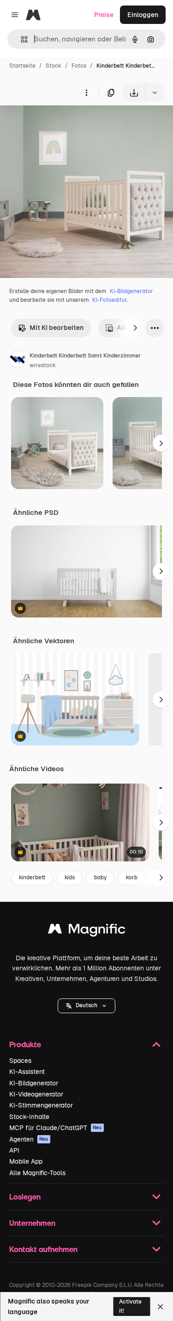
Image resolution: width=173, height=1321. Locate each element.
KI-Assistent (27, 1071)
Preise (103, 15)
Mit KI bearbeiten (57, 327)
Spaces (20, 1060)
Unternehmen (32, 1223)
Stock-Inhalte (29, 1117)
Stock (53, 65)
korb (131, 877)
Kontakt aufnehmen (43, 1249)
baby (100, 877)
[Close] (160, 1306)
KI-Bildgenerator (131, 291)
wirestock (43, 365)
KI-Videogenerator (36, 1094)
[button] (86, 1005)
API (14, 1150)
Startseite (22, 65)
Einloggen (142, 15)
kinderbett (32, 877)
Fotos (79, 65)
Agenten (28, 1139)
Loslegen (25, 1196)
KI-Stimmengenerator (41, 1105)
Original (59, 123)
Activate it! (130, 1306)
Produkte (25, 1044)
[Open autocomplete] (20, 39)
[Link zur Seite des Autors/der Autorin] (17, 360)
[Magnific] (86, 931)
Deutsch (86, 1005)
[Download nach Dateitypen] (154, 92)
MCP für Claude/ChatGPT (55, 1128)
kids (70, 877)
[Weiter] (135, 328)
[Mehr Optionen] (86, 92)
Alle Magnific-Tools (37, 1173)
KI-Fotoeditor (109, 300)
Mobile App (25, 1161)
